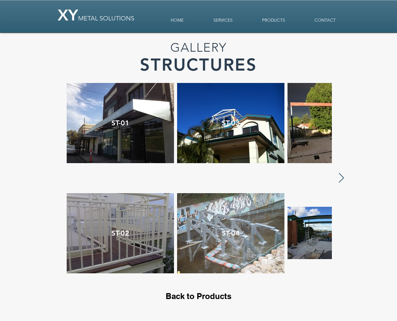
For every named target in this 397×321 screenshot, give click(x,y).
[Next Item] (341, 178)
